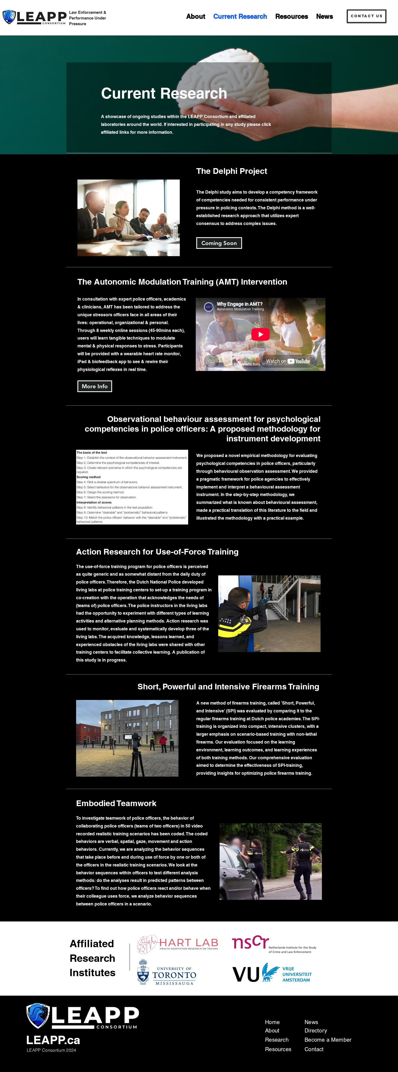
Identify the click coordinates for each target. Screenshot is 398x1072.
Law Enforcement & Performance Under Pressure (87, 18)
